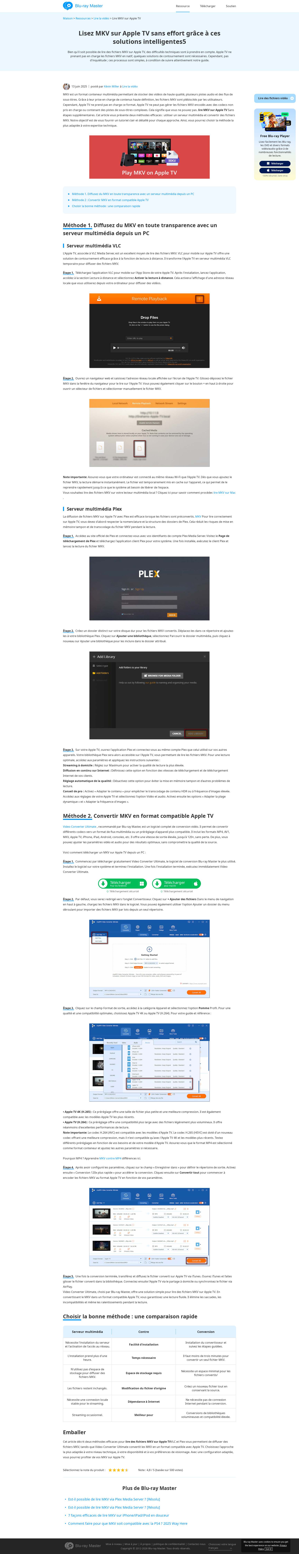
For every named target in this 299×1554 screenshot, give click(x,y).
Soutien (231, 6)
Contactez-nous (197, 1544)
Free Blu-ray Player (275, 136)
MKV (198, 516)
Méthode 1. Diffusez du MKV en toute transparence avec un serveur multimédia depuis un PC (133, 194)
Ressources (83, 18)
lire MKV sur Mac (225, 493)
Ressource (183, 6)
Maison (68, 18)
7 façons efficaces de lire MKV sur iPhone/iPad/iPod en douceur (118, 1515)
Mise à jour (131, 1544)
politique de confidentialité (169, 1544)
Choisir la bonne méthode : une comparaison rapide (106, 206)
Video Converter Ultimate (79, 827)
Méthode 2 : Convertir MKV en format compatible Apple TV (110, 200)
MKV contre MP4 (110, 1158)
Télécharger (208, 6)
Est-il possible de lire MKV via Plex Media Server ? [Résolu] (114, 1499)
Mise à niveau (114, 1544)
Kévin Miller (111, 86)
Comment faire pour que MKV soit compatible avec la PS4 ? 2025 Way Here (127, 1523)
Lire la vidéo (101, 18)
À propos (145, 1544)
